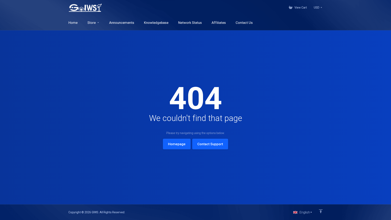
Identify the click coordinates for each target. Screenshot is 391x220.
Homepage (177, 144)
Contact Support (210, 144)
